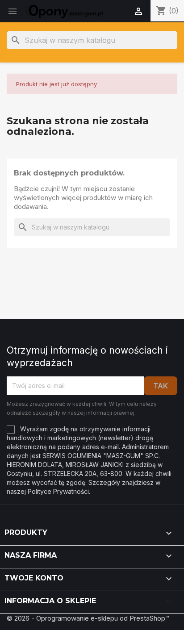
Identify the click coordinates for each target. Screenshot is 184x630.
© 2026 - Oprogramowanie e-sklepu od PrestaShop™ (88, 618)
